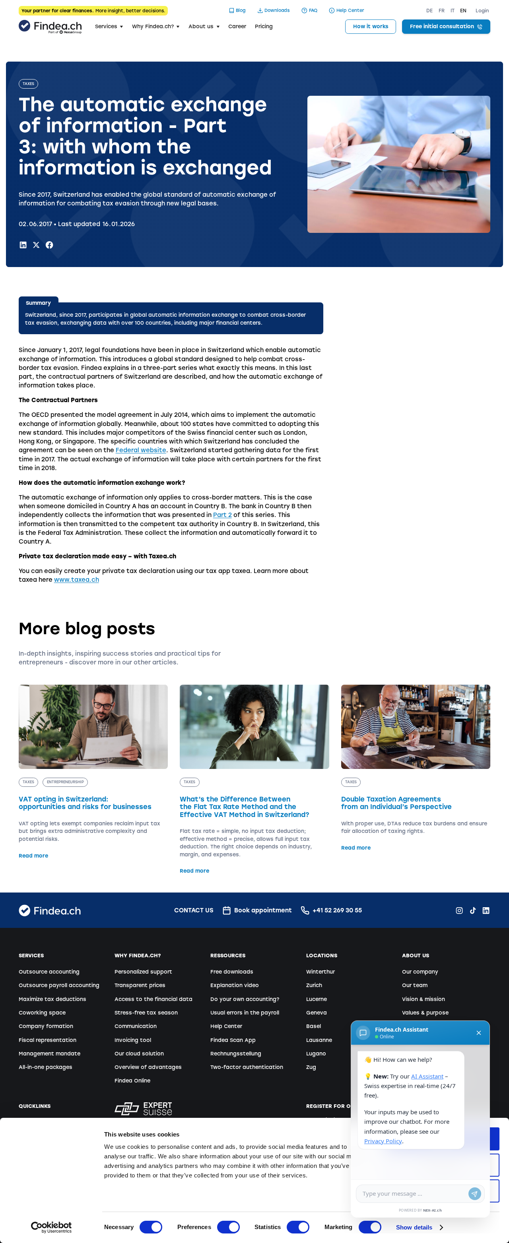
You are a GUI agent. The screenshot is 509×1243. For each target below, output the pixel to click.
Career (237, 26)
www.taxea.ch (76, 579)
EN (463, 11)
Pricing (264, 26)
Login (482, 11)
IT (453, 11)
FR (442, 11)
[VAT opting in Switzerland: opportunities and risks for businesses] (93, 772)
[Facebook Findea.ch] (49, 244)
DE (429, 11)
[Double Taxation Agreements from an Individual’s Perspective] (416, 768)
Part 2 (222, 515)
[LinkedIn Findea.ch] (23, 244)
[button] (109, 26)
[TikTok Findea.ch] (472, 910)
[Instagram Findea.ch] (459, 910)
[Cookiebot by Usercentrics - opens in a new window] (51, 1227)
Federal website (141, 450)
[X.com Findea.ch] (36, 244)
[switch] (228, 1227)
